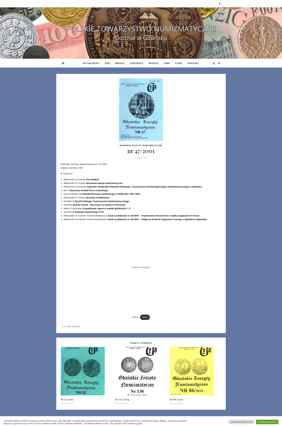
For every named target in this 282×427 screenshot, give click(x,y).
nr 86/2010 (176, 399)
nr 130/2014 (122, 399)
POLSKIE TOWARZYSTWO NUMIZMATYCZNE (141, 28)
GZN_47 (135, 317)
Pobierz (145, 317)
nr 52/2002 (67, 399)
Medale (120, 63)
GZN (107, 63)
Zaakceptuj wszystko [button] (267, 422)
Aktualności (91, 63)
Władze (153, 63)
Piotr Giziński (73, 326)
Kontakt (193, 63)
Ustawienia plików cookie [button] (241, 422)
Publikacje (136, 63)
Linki (167, 63)
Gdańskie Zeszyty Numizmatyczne (141, 145)
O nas (178, 63)
